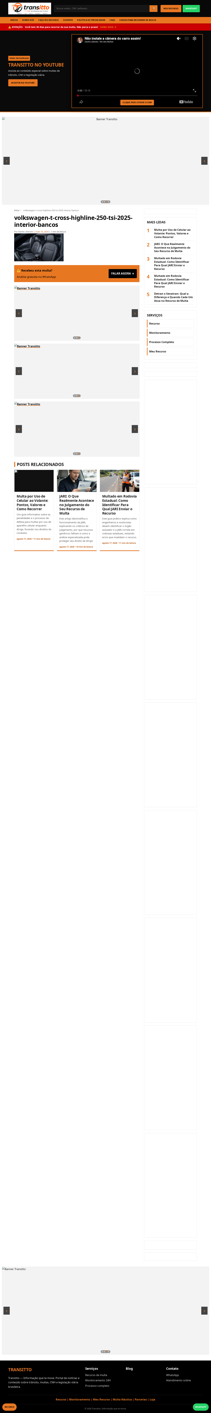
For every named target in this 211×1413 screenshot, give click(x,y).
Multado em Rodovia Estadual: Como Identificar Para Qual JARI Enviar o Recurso (119, 504)
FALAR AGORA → (122, 273)
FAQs (112, 20)
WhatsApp (172, 1375)
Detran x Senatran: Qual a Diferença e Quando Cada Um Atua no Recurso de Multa (173, 297)
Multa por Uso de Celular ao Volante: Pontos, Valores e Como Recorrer (32, 502)
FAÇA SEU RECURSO (48, 20)
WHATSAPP (191, 8)
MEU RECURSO (171, 8)
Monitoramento (159, 333)
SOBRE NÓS (28, 20)
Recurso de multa (96, 1375)
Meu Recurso (157, 351)
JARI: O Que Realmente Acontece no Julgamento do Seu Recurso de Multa (76, 504)
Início (16, 210)
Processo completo (97, 1386)
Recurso (154, 323)
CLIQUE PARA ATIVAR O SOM (137, 102)
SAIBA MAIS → (108, 27)
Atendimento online (178, 1380)
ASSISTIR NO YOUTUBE (23, 82)
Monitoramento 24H (98, 1380)
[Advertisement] (170, 432)
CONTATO (68, 20)
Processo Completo (161, 342)
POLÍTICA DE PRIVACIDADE (91, 20)
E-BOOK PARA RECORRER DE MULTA (138, 20)
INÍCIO (14, 20)
